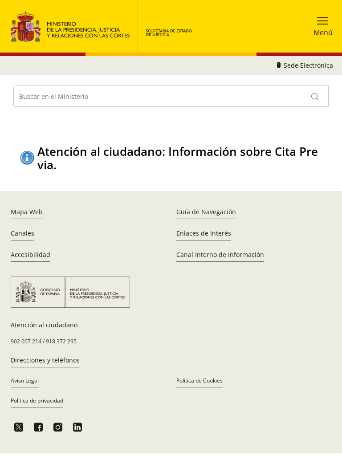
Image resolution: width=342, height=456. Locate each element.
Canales (22, 233)
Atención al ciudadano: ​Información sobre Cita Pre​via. (177, 157)
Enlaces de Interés (203, 233)
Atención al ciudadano (44, 325)
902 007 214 (26, 341)
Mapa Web (27, 212)
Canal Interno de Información (220, 254)
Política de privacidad (37, 400)
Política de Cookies (199, 380)
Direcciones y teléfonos (45, 360)
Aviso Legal (25, 380)
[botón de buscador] (315, 96)
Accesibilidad (30, 254)
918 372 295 (61, 341)
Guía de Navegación (206, 212)
